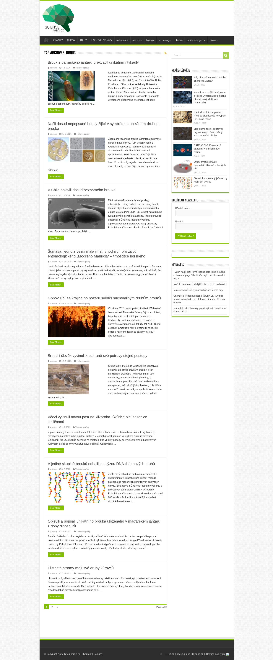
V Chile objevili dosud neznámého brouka (82, 190)
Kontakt (87, 654)
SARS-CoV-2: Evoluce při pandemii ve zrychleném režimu (207, 148)
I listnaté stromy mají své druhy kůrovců (81, 568)
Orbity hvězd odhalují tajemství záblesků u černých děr (210, 165)
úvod (46, 40)
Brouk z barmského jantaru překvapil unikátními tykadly (93, 62)
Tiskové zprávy (82, 68)
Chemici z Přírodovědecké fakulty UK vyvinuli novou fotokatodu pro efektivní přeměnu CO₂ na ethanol (199, 299)
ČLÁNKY (58, 40)
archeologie (165, 40)
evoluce (214, 40)
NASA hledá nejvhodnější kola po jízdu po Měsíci (200, 284)
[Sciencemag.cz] (58, 17)
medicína (137, 40)
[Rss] (161, 654)
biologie (150, 40)
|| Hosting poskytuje (215, 654)
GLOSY (71, 40)
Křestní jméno (182, 208)
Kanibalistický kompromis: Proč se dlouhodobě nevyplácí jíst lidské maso (210, 115)
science (53, 68)
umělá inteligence (196, 40)
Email (179, 221)
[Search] (226, 55)
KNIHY (83, 40)
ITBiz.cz (170, 654)
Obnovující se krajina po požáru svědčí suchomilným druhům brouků (104, 298)
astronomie (122, 40)
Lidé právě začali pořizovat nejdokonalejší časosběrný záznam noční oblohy (208, 132)
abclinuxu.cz (183, 654)
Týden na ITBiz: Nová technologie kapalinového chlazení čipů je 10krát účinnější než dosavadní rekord (199, 275)
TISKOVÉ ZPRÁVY (101, 40)
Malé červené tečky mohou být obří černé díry (198, 290)
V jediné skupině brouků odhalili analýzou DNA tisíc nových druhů (101, 464)
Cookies (98, 654)
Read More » (55, 110)
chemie (179, 40)
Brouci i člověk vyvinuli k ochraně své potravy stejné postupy (97, 356)
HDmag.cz (198, 654)
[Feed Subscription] (166, 53)
